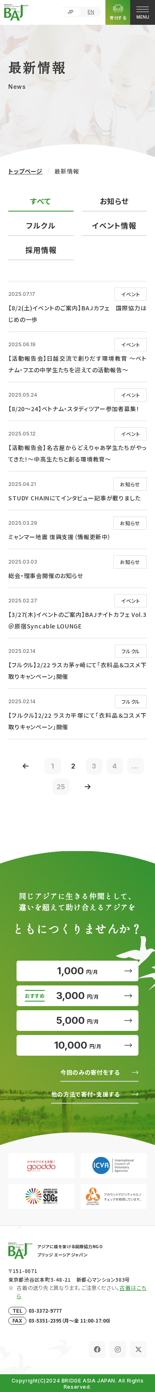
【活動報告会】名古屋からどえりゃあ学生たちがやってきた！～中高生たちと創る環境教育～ (77, 453)
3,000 (77, 996)
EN (91, 12)
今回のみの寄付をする (90, 1072)
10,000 (77, 1045)
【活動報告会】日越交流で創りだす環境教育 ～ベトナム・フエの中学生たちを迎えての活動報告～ (77, 364)
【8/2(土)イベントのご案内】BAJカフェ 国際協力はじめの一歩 (77, 314)
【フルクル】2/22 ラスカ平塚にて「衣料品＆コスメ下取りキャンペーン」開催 (77, 721)
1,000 (77, 971)
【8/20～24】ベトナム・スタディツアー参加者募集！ (74, 409)
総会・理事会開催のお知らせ (45, 575)
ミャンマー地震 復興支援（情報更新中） (59, 537)
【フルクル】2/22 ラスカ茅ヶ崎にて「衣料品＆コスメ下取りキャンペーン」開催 (77, 671)
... (135, 766)
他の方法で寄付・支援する (85, 1094)
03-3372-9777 (45, 1310)
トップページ (25, 171)
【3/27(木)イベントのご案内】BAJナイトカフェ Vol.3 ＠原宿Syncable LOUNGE (77, 620)
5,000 (77, 1020)
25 (61, 787)
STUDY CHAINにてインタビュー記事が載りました (74, 498)
